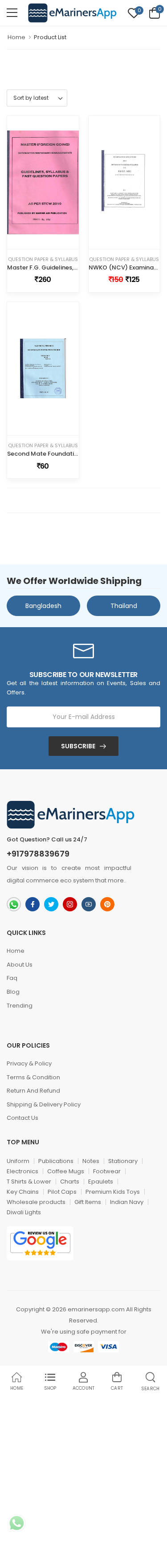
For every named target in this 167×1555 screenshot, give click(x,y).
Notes (90, 1161)
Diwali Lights (24, 1212)
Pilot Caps (62, 1192)
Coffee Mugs (65, 1171)
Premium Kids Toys (113, 1192)
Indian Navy (126, 1202)
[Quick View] (49, 240)
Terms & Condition (33, 1077)
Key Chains (23, 1192)
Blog (13, 992)
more (116, 880)
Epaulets (100, 1181)
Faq (12, 978)
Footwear (107, 1171)
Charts (69, 1181)
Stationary (123, 1161)
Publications (55, 1161)
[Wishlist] (36, 240)
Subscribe (78, 746)
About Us (20, 964)
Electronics (22, 1171)
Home (16, 37)
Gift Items (87, 1202)
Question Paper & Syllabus (43, 259)
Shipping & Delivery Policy (44, 1104)
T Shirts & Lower (29, 1181)
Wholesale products (36, 1202)
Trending (20, 1005)
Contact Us (22, 1118)
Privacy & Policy (29, 1063)
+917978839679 (38, 854)
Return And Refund (33, 1090)
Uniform (18, 1161)
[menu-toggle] (12, 13)
